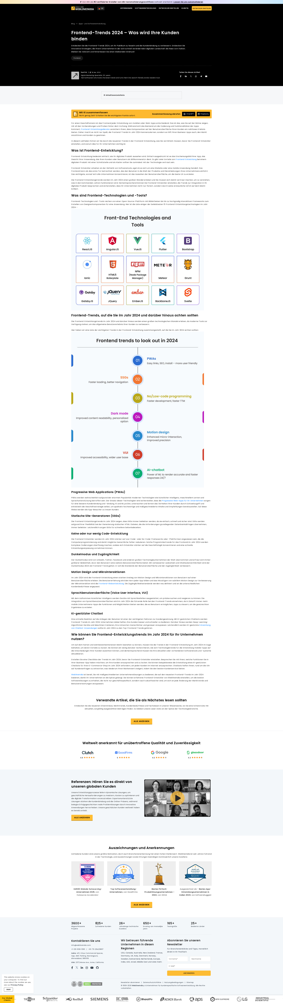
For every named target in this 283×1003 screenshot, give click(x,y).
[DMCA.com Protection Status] (92, 984)
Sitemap (190, 982)
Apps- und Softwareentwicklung (92, 24)
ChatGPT (190, 114)
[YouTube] (93, 968)
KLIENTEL (185, 8)
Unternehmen (126, 8)
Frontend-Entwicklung (186, 159)
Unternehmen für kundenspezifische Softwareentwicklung (170, 985)
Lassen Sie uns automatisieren (188, 2)
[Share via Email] (206, 76)
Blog (73, 24)
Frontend (77, 58)
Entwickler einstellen (169, 8)
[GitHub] (98, 968)
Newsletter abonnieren (130, 982)
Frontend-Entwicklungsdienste (95, 129)
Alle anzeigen (141, 721)
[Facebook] (73, 968)
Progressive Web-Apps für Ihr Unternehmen (183, 500)
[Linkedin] (83, 968)
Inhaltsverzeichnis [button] (115, 95)
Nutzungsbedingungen (174, 982)
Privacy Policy (17, 985)
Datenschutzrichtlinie (152, 982)
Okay (8, 989)
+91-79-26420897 (96, 949)
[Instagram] (88, 968)
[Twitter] (78, 968)
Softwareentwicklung (145, 8)
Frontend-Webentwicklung (111, 583)
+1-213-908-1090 (78, 949)
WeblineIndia (77, 674)
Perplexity (205, 114)
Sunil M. (84, 72)
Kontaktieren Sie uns (85, 941)
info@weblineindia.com (81, 945)
